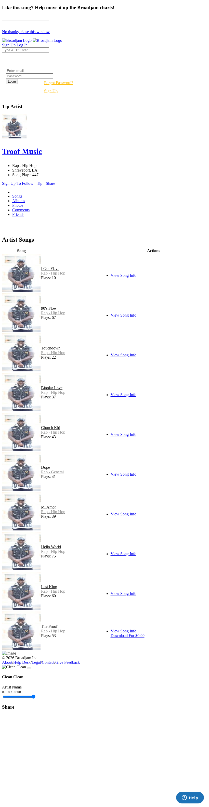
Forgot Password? (58, 83)
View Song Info (123, 275)
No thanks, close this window (26, 32)
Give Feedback (67, 662)
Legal (36, 662)
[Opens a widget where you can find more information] (190, 798)
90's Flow (49, 308)
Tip (39, 183)
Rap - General (52, 472)
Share (50, 183)
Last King (49, 586)
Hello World (51, 547)
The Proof (49, 626)
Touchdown (50, 348)
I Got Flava (50, 268)
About (7, 662)
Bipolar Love (51, 388)
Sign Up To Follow (17, 183)
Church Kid (50, 427)
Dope (45, 467)
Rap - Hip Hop (53, 273)
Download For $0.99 (128, 635)
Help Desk (22, 662)
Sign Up (51, 91)
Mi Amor (48, 507)
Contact (48, 662)
